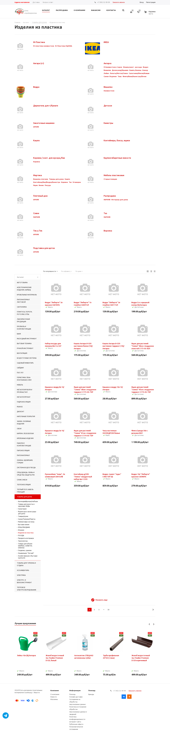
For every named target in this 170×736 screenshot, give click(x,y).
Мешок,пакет (128, 67)
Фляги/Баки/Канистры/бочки (134, 76)
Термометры (23, 541)
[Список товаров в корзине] (150, 13)
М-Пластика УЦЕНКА (63, 46)
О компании (54, 694)
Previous (149, 624)
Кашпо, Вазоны (135, 70)
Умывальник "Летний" (26, 553)
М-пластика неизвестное (43, 46)
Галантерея (22, 509)
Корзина (36, 162)
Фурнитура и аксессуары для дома (27, 512)
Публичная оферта (76, 724)
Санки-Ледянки (110, 76)
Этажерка (77, 182)
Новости (53, 697)
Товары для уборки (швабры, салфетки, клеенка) (25, 545)
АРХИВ (36, 127)
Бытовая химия (23, 524)
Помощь (91, 690)
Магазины (54, 699)
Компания (54, 690)
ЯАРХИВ (107, 199)
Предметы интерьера (26, 538)
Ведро (145, 67)
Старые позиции (110, 179)
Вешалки (107, 70)
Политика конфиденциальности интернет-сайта (77, 719)
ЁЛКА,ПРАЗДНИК (24, 527)
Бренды (91, 694)
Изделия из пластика (25, 533)
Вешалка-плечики (40, 179)
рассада (138, 67)
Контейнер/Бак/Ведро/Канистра (46, 182)
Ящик (35, 185)
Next (153, 624)
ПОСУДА (21, 535)
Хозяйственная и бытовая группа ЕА (27, 557)
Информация (75, 690)
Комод (145, 70)
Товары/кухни (23, 516)
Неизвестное (109, 91)
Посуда (48, 185)
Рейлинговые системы (26, 522)
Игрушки (21, 530)
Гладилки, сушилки (24, 550)
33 (108, 609)
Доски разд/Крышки (120, 70)
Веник (41, 185)
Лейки (106, 73)
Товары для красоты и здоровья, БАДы (26, 505)
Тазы (120, 76)
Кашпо (67, 179)
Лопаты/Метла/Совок (119, 73)
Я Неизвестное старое (113, 67)
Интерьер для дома (119, 199)
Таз (70, 182)
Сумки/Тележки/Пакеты (26, 519)
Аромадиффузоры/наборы (28, 501)
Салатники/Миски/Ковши (139, 73)
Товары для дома (56, 179)
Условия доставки (76, 697)
